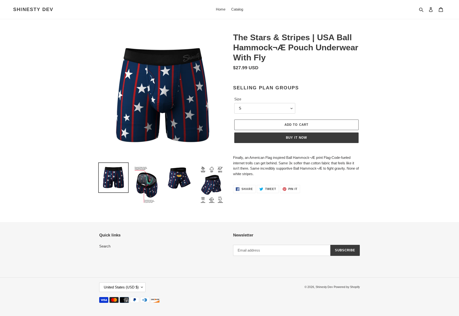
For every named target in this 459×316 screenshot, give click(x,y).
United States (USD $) (121, 287)
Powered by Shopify (347, 287)
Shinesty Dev (33, 9)
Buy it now (296, 137)
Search (104, 246)
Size (237, 99)
